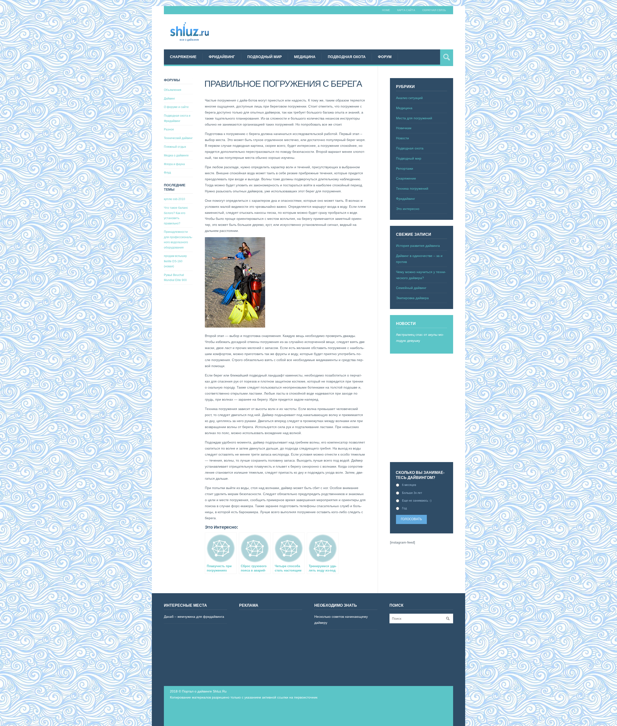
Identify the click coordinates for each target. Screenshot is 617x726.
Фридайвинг (222, 57)
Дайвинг (169, 98)
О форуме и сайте (176, 107)
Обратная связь (434, 10)
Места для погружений (414, 118)
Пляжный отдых (175, 146)
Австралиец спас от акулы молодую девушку (420, 338)
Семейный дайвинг (411, 288)
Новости (402, 138)
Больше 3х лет (412, 493)
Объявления (172, 90)
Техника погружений (412, 188)
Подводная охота (347, 57)
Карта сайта (406, 10)
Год (404, 508)
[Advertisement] (365, 31)
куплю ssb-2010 (174, 199)
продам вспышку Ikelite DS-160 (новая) (175, 261)
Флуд (167, 172)
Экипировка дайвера (412, 298)
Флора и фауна (174, 164)
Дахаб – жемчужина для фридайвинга (194, 616)
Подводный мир (264, 57)
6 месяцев (409, 485)
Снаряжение (183, 57)
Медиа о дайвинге (176, 155)
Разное (169, 129)
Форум (385, 57)
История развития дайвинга (418, 246)
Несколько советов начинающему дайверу (341, 620)
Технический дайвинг (178, 138)
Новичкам (403, 128)
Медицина (304, 57)
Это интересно (407, 209)
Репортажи (404, 168)
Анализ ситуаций (409, 98)
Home (386, 10)
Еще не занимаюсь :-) (416, 500)
